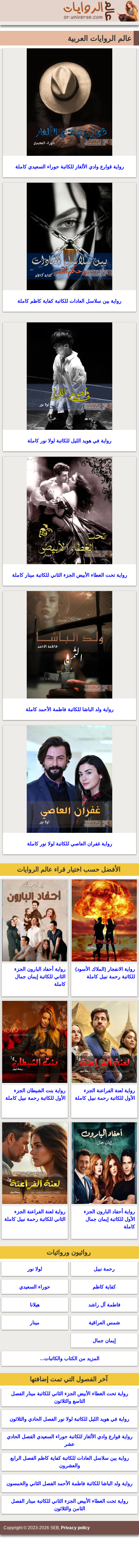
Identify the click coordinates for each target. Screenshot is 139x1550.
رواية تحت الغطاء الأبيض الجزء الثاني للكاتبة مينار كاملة (69, 575)
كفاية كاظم (104, 1287)
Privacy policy (75, 1527)
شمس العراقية (104, 1322)
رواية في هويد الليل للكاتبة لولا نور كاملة (69, 440)
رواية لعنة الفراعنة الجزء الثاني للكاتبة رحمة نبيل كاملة (35, 1215)
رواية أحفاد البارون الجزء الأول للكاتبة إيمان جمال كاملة (109, 1219)
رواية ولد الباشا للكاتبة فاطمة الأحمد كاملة (70, 709)
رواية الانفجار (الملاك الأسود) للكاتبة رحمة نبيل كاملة (105, 972)
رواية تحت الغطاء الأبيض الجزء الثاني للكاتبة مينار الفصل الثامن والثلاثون (69, 1504)
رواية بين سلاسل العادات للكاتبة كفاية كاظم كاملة (69, 301)
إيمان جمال (104, 1340)
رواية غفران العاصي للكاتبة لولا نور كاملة (69, 843)
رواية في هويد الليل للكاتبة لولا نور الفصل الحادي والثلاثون (69, 1419)
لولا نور (34, 1269)
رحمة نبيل (104, 1269)
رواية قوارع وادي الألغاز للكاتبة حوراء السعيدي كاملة (69, 166)
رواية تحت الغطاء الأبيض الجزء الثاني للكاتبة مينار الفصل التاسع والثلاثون (69, 1397)
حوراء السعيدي (34, 1287)
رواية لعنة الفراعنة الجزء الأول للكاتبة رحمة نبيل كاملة (105, 1094)
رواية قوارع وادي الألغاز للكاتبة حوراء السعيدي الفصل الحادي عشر (70, 1440)
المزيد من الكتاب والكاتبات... (69, 1358)
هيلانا (35, 1304)
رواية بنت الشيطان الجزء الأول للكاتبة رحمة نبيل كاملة (35, 1094)
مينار (35, 1322)
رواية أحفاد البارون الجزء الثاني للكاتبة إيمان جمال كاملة (40, 976)
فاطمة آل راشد (104, 1304)
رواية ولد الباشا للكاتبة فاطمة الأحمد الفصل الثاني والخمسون (69, 1483)
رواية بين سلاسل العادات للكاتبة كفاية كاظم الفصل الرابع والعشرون (69, 1461)
